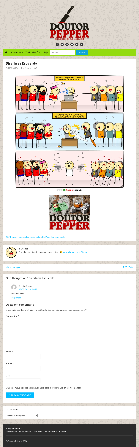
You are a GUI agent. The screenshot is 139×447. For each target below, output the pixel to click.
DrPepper (12, 237)
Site (8, 375)
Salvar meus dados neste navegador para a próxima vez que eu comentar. (44, 387)
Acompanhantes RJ (13, 428)
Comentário (12, 316)
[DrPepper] (69, 22)
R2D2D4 (128, 267)
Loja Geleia (48, 431)
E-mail (10, 363)
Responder (16, 297)
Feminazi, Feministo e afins (29, 237)
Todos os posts (58, 237)
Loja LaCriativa (60, 431)
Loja (46, 52)
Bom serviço (13, 267)
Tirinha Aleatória (32, 52)
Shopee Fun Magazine (33, 431)
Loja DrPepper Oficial (14, 431)
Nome (9, 351)
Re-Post (46, 237)
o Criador (27, 68)
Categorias (16, 52)
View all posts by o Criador (75, 252)
